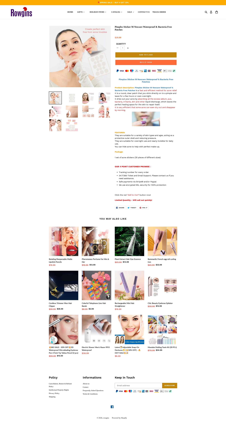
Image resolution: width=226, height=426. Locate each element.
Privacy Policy (54, 393)
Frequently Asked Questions (93, 390)
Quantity (121, 44)
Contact (85, 387)
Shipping (52, 397)
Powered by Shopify (119, 418)
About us (86, 384)
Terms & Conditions (90, 394)
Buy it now (146, 62)
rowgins (106, 418)
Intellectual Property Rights (59, 390)
